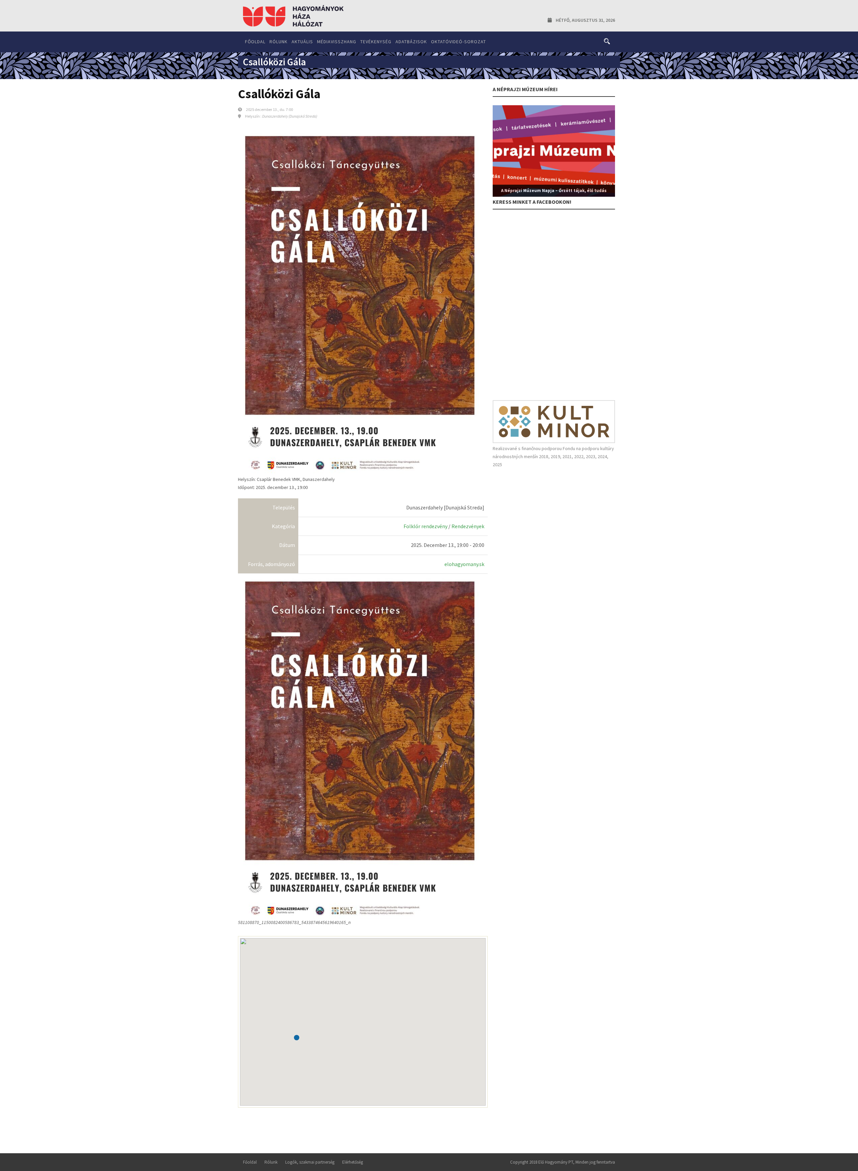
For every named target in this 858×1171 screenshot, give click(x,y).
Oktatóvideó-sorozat (458, 42)
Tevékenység (375, 42)
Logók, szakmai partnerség (309, 1162)
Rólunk (278, 42)
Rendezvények (467, 526)
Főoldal (255, 42)
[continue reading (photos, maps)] (359, 746)
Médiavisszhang (336, 42)
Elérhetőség (352, 1162)
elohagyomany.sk (464, 564)
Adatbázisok (411, 42)
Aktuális (302, 42)
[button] (296, 1037)
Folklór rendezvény (425, 526)
